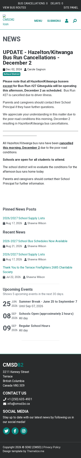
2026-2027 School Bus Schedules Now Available (35, 241)
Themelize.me (35, 451)
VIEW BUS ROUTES (14, 7)
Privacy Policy (52, 447)
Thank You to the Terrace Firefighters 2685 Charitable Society (37, 270)
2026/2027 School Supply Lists (24, 218)
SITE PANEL (71, 7)
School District (12, 74)
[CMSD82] (8, 20)
